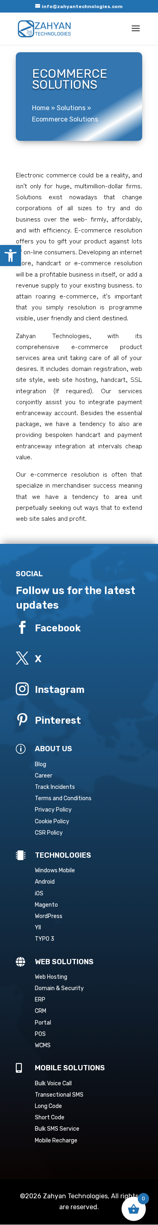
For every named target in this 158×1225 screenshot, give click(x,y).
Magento (46, 904)
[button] (10, 255)
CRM (40, 1011)
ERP (40, 999)
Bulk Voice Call (53, 1083)
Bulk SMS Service (57, 1128)
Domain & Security (59, 988)
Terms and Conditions (63, 798)
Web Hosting (51, 977)
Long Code (48, 1106)
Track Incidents (55, 787)
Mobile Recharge (56, 1140)
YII (38, 927)
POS (40, 1034)
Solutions (71, 108)
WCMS (43, 1045)
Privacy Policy (53, 809)
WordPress (48, 916)
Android (45, 881)
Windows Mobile (55, 870)
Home (40, 108)
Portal (43, 1022)
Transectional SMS (59, 1094)
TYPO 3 (44, 938)
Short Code (49, 1117)
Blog (40, 764)
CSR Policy (49, 832)
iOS (39, 893)
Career (43, 775)
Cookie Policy (52, 821)
